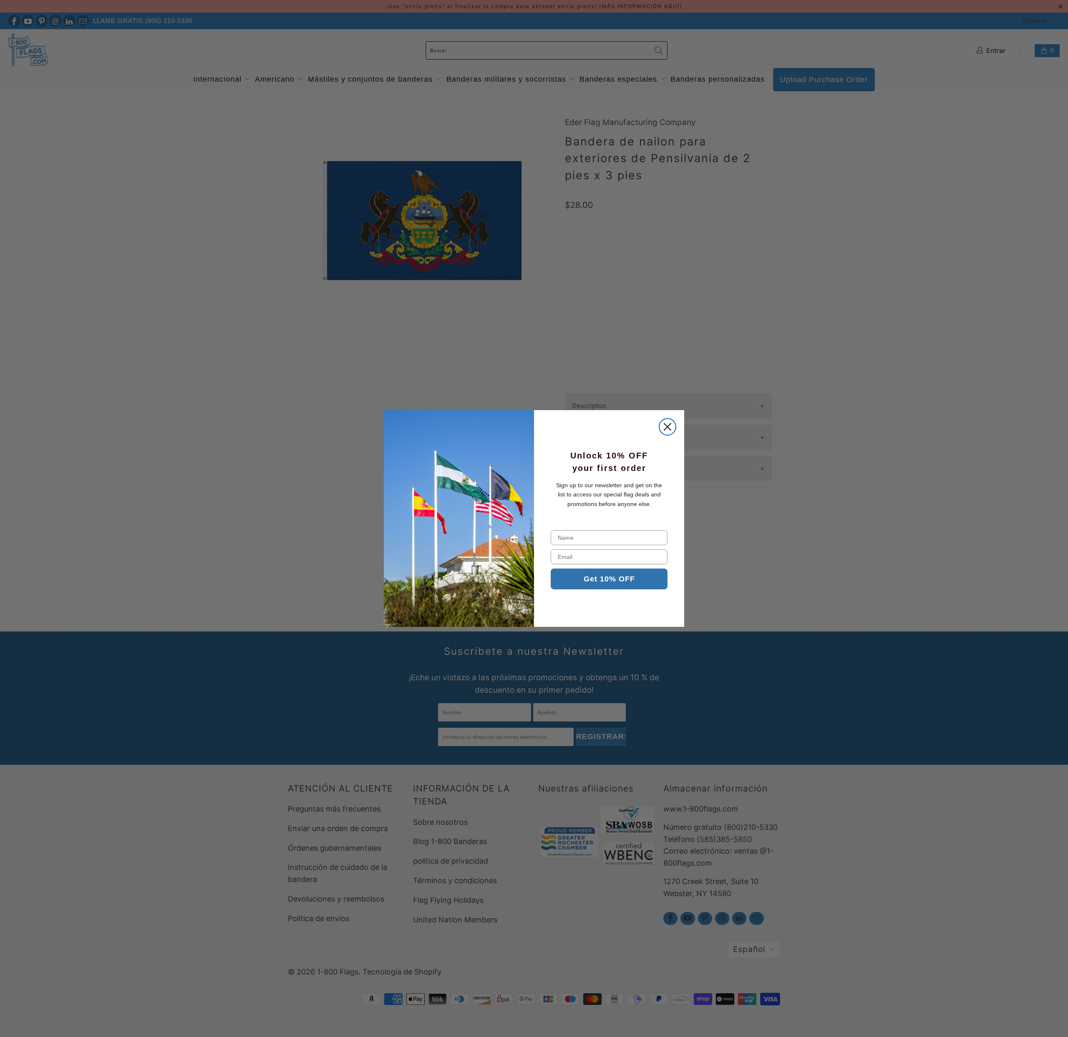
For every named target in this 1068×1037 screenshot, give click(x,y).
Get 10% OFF (609, 579)
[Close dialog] (667, 426)
